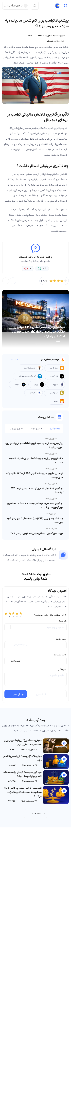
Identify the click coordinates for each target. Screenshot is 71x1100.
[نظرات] (5, 281)
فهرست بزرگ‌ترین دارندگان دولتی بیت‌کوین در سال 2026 (36, 534)
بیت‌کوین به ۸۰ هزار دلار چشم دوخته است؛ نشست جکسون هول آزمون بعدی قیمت (35, 505)
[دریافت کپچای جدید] (32, 694)
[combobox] (35, 661)
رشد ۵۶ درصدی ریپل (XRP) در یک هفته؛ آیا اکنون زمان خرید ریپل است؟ (35, 521)
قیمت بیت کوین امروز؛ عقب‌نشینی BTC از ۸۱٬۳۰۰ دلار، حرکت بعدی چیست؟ (34, 475)
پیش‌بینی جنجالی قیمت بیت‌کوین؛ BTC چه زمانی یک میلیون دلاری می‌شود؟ (34, 445)
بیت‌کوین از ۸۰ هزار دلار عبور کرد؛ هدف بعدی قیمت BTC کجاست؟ (37, 490)
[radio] (6, 615)
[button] (65, 5)
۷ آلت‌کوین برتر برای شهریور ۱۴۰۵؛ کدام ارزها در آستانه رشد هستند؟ (35, 460)
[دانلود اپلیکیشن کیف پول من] (35, 6)
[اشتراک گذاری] (13, 281)
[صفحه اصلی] (57, 5)
